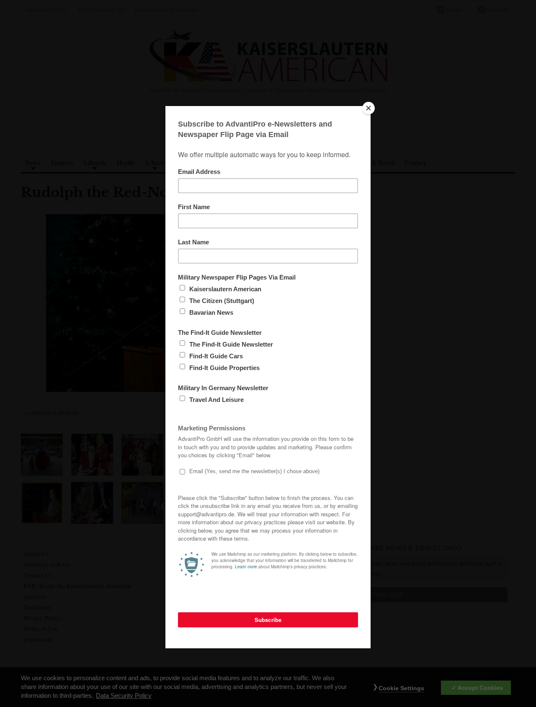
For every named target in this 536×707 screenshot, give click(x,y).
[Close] (368, 108)
